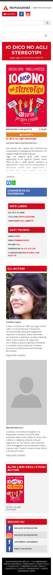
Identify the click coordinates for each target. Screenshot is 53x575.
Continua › (10, 176)
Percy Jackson (23, 549)
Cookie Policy (14, 566)
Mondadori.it (34, 568)
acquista (27, 134)
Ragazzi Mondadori (25, 528)
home (12, 58)
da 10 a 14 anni (16, 212)
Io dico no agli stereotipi (13, 508)
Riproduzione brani (12, 564)
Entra (32, 571)
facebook (21, 14)
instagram (28, 14)
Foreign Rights (29, 564)
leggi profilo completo (15, 355)
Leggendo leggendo (26, 542)
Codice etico (10, 568)
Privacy (42, 566)
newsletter (10, 14)
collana (21, 216)
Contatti (22, 568)
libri (18, 58)
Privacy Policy (43, 564)
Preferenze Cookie (29, 566)
